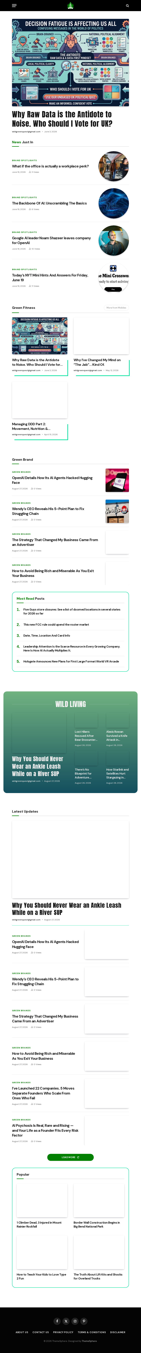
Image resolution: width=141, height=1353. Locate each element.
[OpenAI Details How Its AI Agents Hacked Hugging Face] (117, 480)
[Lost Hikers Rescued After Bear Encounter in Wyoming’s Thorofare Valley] (86, 720)
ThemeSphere (89, 1341)
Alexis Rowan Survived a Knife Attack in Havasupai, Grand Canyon (116, 736)
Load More (69, 1157)
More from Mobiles (116, 307)
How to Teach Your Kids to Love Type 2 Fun (41, 1276)
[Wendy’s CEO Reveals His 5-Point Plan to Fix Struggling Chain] (117, 511)
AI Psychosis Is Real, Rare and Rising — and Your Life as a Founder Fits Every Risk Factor (45, 1130)
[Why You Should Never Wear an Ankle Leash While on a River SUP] (39, 733)
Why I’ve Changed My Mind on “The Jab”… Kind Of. (97, 362)
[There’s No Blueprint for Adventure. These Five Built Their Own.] (86, 758)
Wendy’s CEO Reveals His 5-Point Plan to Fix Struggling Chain (48, 511)
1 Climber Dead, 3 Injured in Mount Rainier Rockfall (39, 1224)
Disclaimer (117, 1332)
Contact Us (40, 1332)
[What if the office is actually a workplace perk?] (114, 166)
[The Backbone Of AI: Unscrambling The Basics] (114, 203)
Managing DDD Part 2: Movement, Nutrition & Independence (30, 426)
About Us (22, 1332)
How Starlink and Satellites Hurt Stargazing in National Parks (117, 774)
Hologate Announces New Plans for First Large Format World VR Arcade (71, 661)
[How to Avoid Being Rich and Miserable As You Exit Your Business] (117, 573)
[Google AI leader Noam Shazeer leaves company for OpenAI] (114, 240)
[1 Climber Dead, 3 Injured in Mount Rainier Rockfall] (42, 1200)
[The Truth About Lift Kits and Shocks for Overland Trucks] (99, 1252)
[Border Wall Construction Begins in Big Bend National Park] (99, 1200)
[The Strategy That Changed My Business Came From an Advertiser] (117, 542)
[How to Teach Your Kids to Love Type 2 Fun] (42, 1252)
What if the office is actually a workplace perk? (50, 166)
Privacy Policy (63, 1332)
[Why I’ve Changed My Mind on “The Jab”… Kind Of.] (101, 335)
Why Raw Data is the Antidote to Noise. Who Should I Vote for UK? (62, 119)
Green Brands (21, 472)
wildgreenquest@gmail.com (26, 131)
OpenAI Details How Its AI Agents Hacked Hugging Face (52, 480)
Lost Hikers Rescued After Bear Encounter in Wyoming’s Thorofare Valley (86, 736)
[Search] (127, 5)
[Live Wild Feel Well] (70, 5)
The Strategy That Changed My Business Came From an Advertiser (55, 542)
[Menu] (14, 5)
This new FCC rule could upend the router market (56, 624)
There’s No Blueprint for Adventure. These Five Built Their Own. (85, 774)
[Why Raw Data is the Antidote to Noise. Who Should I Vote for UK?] (70, 62)
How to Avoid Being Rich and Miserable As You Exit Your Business (53, 573)
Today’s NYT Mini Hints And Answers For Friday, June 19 (50, 278)
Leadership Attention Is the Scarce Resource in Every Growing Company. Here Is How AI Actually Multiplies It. (71, 648)
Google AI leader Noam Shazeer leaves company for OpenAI (51, 240)
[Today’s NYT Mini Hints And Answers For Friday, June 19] (114, 278)
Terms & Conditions (92, 1332)
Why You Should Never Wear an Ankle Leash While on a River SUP (37, 766)
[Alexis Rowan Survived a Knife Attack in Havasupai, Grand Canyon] (117, 720)
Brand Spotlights (24, 160)
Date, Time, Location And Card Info (46, 635)
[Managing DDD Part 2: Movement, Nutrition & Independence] (39, 400)
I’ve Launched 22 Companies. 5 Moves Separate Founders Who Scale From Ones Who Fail (43, 1093)
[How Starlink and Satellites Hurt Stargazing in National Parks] (117, 758)
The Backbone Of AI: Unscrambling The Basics (49, 203)
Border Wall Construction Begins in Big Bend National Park (97, 1224)
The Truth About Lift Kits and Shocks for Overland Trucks (98, 1276)
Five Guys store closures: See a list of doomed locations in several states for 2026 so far (71, 611)
